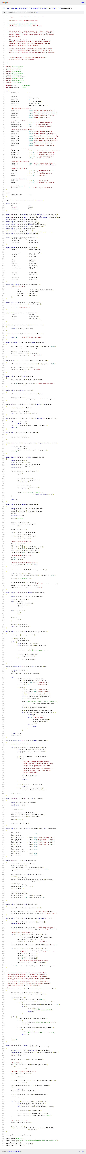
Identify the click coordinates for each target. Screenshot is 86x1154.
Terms (19, 1151)
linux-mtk (10, 8)
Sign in (82, 2)
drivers (54, 8)
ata (60, 8)
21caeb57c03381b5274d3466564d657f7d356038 (32, 8)
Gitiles (10, 1151)
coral (3, 8)
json (83, 1151)
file (36, 12)
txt (79, 1151)
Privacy (15, 1151)
